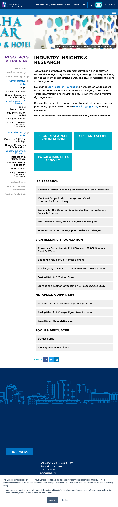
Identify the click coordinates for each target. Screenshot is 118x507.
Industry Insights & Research (15, 102)
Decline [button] (65, 500)
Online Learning (16, 72)
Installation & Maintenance (18, 158)
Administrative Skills (17, 82)
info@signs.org (48, 472)
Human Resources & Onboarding (15, 96)
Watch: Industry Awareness (16, 188)
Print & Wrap (18, 168)
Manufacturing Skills (17, 134)
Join (83, 4)
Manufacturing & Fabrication (16, 163)
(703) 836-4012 (49, 469)
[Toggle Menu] (114, 12)
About (68, 4)
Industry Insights (16, 76)
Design (22, 87)
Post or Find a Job (15, 193)
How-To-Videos (17, 182)
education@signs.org (86, 106)
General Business (16, 91)
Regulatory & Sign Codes (16, 114)
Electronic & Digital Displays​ (15, 140)
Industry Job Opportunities (49, 4)
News (76, 4)
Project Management (18, 108)
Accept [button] (52, 500)
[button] (91, 5)
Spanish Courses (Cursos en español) (16, 124)
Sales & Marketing (16, 118)
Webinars (20, 67)
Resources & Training (17, 59)
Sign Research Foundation (63, 86)
